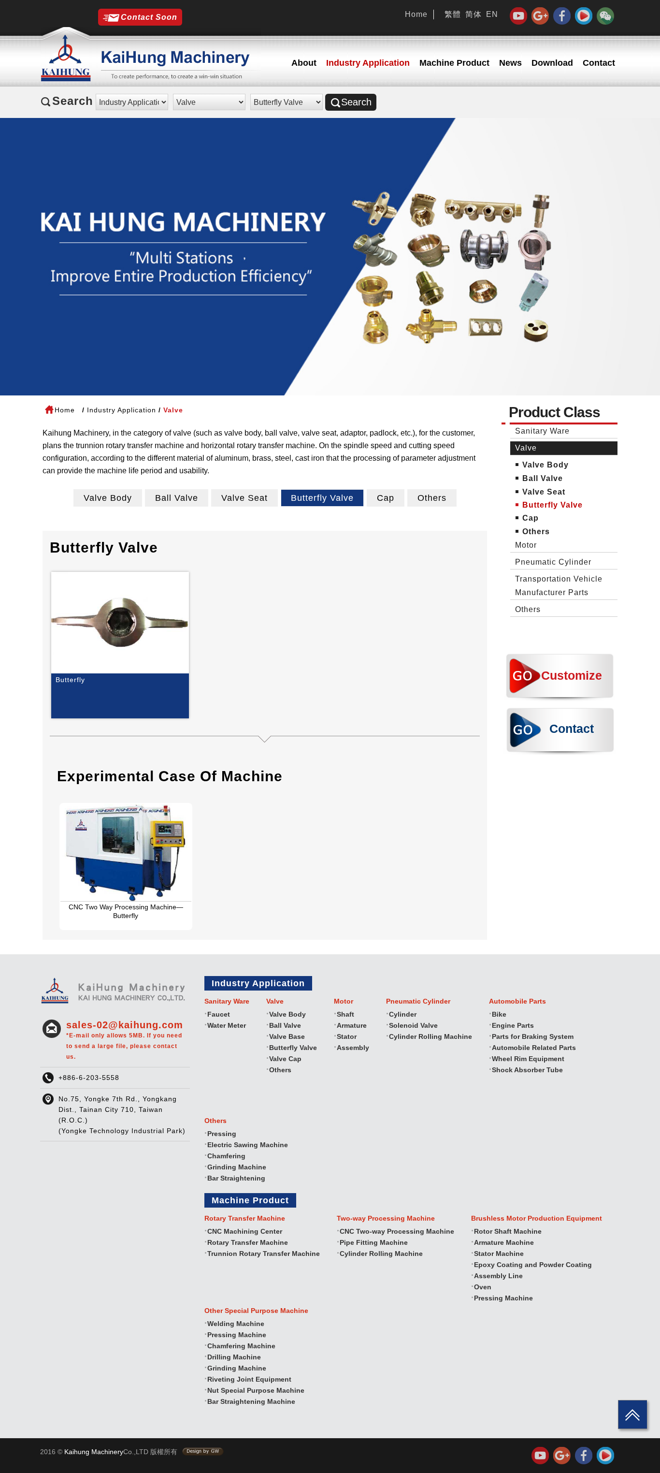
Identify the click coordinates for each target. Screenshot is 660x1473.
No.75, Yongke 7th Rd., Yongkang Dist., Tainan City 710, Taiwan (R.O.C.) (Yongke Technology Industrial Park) (122, 1115)
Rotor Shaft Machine (508, 1231)
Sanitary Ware (542, 431)
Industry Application (368, 63)
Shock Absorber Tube (527, 1070)
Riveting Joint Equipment (249, 1379)
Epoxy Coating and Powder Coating (533, 1265)
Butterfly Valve (322, 498)
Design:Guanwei (203, 1452)
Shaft (345, 1014)
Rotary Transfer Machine (247, 1242)
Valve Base (287, 1036)
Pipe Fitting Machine (374, 1242)
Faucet (218, 1014)
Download (552, 63)
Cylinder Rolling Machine (430, 1036)
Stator (347, 1036)
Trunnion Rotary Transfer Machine (263, 1253)
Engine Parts (513, 1025)
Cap (385, 498)
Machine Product (454, 63)
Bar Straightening (236, 1178)
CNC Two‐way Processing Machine (397, 1231)
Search (356, 102)
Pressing (221, 1134)
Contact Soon (149, 17)
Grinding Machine (236, 1167)
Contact (599, 63)
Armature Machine (504, 1242)
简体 (473, 14)
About (303, 63)
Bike (499, 1014)
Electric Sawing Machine (247, 1145)
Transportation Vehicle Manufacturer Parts (559, 586)
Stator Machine (499, 1253)
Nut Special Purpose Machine (255, 1390)
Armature (352, 1025)
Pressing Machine (503, 1298)
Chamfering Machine (241, 1346)
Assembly (353, 1047)
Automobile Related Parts (534, 1047)
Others (431, 498)
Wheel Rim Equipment (528, 1059)
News (510, 63)
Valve (526, 448)
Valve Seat (244, 498)
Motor (526, 545)
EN (492, 14)
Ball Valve (176, 498)
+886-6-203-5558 (88, 1077)
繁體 (453, 14)
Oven (482, 1287)
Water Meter (226, 1025)
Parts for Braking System (533, 1036)
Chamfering (226, 1156)
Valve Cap (285, 1059)
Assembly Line (498, 1276)
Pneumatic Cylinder (553, 562)
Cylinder (402, 1014)
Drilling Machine (234, 1357)
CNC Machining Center (244, 1231)
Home (416, 14)
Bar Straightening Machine (251, 1401)
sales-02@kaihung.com (124, 1040)
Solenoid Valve (413, 1025)
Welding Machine (235, 1323)
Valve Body (108, 498)
